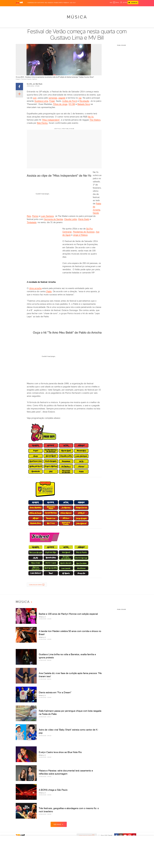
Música (77, 16)
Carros (53, 8)
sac (111, 2)
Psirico (35, 216)
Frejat (52, 101)
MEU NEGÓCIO (49, 2)
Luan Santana (47, 216)
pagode (61, 98)
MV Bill (72, 104)
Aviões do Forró (69, 101)
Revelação (84, 101)
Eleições (32, 8)
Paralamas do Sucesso (83, 231)
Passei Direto (58, 2)
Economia (60, 8)
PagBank (66, 2)
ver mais (57, 824)
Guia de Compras (135, 8)
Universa (85, 8)
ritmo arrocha (35, 288)
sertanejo (53, 98)
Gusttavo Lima (41, 101)
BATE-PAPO (40, 2)
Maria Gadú (83, 219)
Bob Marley (42, 123)
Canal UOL (107, 8)
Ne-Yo (90, 116)
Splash (79, 8)
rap (80, 98)
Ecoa (101, 8)
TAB (117, 8)
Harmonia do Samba (53, 219)
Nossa (113, 8)
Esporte (72, 8)
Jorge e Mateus (80, 235)
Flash (26, 8)
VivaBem (92, 8)
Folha (66, 8)
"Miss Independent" (51, 120)
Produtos (20, 8)
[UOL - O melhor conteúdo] (19, 2)
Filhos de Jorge (60, 104)
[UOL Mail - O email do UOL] (116, 2)
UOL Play (73, 2)
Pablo (49, 291)
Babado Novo (83, 104)
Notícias (39, 8)
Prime (121, 8)
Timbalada (31, 222)
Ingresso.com (32, 2)
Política (46, 8)
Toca (126, 8)
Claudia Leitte (70, 219)
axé (34, 98)
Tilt (97, 8)
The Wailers (94, 120)
